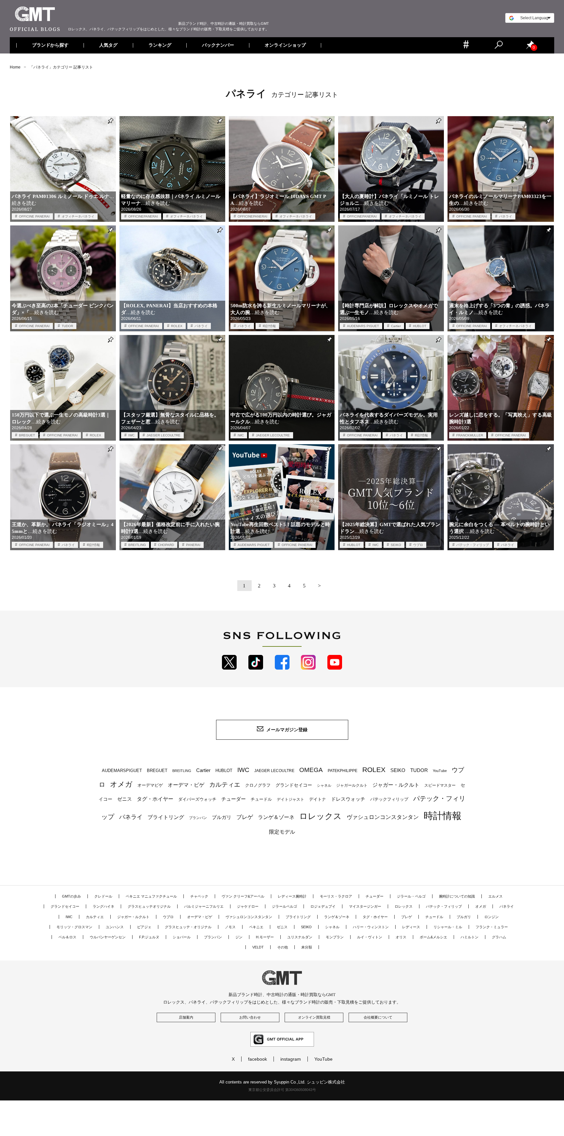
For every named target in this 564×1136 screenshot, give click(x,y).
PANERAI (193, 545)
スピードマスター (440, 785)
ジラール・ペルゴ (411, 896)
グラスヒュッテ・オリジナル (188, 927)
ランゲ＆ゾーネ (276, 817)
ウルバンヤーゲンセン (108, 937)
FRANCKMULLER (469, 435)
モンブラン (335, 937)
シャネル (324, 785)
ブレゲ (244, 817)
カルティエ (224, 784)
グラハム (499, 937)
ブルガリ (221, 817)
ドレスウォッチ (348, 799)
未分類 (306, 947)
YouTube (440, 771)
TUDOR (67, 326)
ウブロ (418, 545)
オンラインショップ (285, 45)
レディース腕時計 (292, 896)
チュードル (261, 799)
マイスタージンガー (365, 906)
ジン (239, 937)
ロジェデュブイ (323, 906)
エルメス (495, 896)
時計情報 (269, 326)
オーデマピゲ (150, 785)
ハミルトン (469, 937)
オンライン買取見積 (314, 1017)
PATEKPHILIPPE (342, 771)
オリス (401, 937)
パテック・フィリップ (472, 545)
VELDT (258, 947)
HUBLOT (419, 326)
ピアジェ (144, 927)
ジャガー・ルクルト (395, 785)
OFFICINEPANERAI (143, 216)
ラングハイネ (103, 906)
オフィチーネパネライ (78, 216)
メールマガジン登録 (286, 729)
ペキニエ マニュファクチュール (151, 896)
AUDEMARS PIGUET (363, 326)
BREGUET (27, 435)
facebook (257, 1059)
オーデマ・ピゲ (186, 785)
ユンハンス (115, 927)
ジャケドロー (247, 906)
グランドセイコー (293, 785)
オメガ (121, 784)
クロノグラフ (258, 785)
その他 (282, 947)
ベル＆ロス (67, 937)
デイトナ (317, 799)
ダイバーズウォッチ (197, 799)
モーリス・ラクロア (336, 896)
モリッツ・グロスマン (74, 927)
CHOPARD (166, 545)
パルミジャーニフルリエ (204, 906)
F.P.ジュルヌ (149, 937)
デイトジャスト (290, 799)
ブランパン (198, 818)
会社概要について (378, 1017)
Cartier (396, 326)
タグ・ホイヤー (155, 799)
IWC (131, 435)
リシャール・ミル (447, 927)
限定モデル (282, 832)
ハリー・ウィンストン (371, 927)
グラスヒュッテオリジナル (149, 906)
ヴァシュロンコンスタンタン (383, 817)
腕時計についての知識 (457, 896)
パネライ (505, 216)
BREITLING (137, 545)
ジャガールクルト (352, 785)
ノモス (230, 927)
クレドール (103, 896)
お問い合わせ (250, 1017)
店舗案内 (186, 1017)
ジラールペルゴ (284, 906)
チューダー (233, 799)
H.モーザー (265, 937)
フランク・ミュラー (492, 927)
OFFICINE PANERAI (34, 216)
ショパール (182, 937)
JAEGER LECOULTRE (163, 435)
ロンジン (491, 917)
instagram (290, 1059)
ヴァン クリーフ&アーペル (243, 896)
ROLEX (176, 326)
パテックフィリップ (389, 799)
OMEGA (311, 769)
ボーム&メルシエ (433, 937)
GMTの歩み (71, 896)
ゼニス (124, 799)
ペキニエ (256, 927)
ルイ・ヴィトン (369, 937)
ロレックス (320, 816)
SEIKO (396, 545)
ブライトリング (166, 817)
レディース (411, 927)
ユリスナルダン (299, 937)
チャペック (199, 896)
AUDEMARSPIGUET (122, 770)
